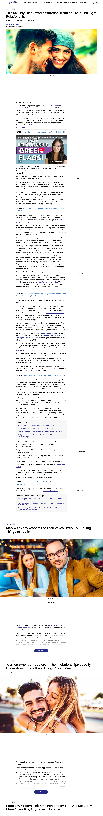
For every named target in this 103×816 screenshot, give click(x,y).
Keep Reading (41, 651)
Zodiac (29, 3)
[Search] (92, 2)
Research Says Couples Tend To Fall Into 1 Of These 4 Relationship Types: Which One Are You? (41, 508)
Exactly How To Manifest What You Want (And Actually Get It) (40, 432)
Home (7, 9)
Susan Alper (9, 814)
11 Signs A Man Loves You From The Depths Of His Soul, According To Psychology (41, 435)
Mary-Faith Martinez (12, 536)
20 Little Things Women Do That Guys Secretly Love (36, 428)
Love (24, 3)
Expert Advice (83, 3)
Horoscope (35, 3)
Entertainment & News (52, 3)
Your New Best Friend (50, 491)
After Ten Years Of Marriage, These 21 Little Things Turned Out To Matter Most (41, 504)
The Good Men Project (12, 24)
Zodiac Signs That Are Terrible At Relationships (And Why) (38, 425)
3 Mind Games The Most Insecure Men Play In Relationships (44, 132)
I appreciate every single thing (46, 282)
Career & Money (74, 3)
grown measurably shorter (46, 333)
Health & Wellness (64, 3)
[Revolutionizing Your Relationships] (13, 2)
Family (43, 3)
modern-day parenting (55, 313)
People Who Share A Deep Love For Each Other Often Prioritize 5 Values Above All (40, 499)
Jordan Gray (10, 672)
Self (40, 3)
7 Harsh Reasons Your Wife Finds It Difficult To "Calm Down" (44, 375)
